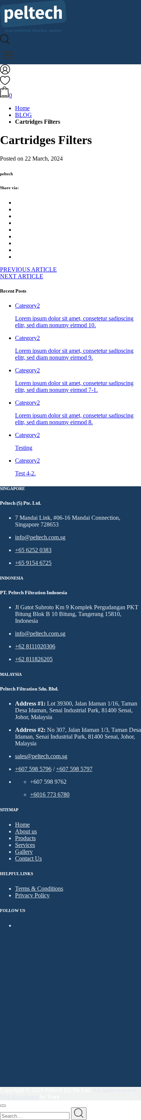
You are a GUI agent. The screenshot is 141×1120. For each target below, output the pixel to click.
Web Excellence (20, 1097)
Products (25, 838)
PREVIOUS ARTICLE (28, 269)
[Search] (5, 42)
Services (25, 845)
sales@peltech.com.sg (41, 756)
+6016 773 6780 (50, 794)
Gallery (24, 851)
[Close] (3, 1106)
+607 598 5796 (33, 769)
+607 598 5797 (74, 769)
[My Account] (5, 72)
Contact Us (28, 858)
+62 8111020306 (35, 646)
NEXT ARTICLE (21, 276)
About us (26, 831)
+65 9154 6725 (33, 563)
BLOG (23, 115)
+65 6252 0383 (33, 550)
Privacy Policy (32, 895)
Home (22, 108)
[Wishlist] (5, 83)
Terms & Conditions (39, 888)
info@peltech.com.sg (40, 537)
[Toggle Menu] (8, 55)
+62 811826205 (34, 659)
